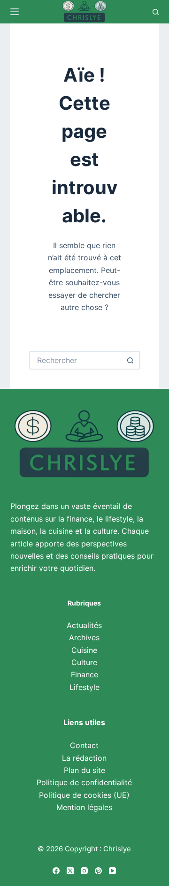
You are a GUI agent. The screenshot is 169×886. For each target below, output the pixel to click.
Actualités (84, 625)
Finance (84, 674)
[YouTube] (112, 870)
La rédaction (84, 758)
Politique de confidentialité (84, 782)
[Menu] (14, 12)
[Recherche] (156, 12)
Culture (84, 662)
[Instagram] (84, 870)
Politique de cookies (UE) (84, 795)
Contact (84, 745)
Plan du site (84, 770)
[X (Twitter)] (70, 870)
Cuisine (84, 650)
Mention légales (84, 807)
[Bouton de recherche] (130, 360)
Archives (84, 637)
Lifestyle (84, 687)
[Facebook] (56, 870)
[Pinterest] (98, 870)
